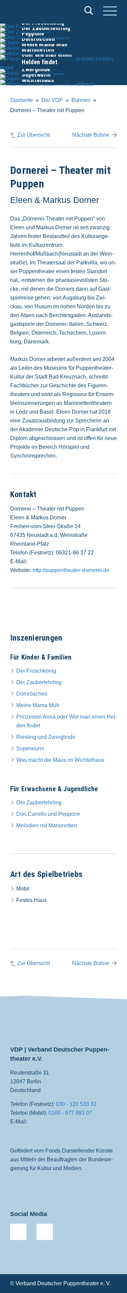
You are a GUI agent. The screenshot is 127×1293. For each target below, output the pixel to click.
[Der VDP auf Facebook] (18, 1232)
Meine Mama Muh (37, 705)
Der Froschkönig (36, 671)
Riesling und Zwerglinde (45, 737)
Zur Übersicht (33, 135)
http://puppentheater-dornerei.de (71, 570)
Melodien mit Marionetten (46, 825)
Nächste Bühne (90, 135)
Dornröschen (31, 694)
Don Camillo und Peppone (48, 814)
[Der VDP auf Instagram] (45, 1232)
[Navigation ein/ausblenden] (110, 12)
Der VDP (52, 100)
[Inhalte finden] (88, 12)
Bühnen (80, 100)
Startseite (21, 100)
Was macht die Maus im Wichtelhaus (60, 760)
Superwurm (30, 748)
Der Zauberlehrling (39, 682)
